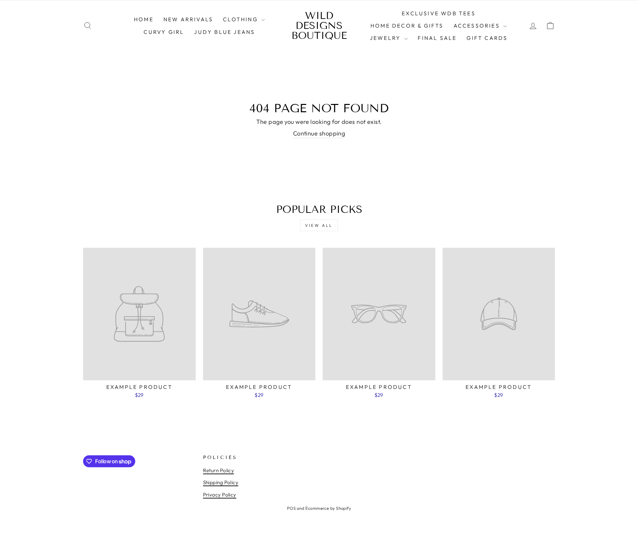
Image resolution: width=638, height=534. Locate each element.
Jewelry (386, 38)
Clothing (241, 19)
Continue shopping (319, 133)
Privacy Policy (219, 494)
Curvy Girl (164, 32)
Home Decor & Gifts (407, 25)
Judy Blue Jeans (224, 32)
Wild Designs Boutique (319, 26)
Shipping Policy (221, 482)
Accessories (478, 25)
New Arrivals (188, 19)
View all (319, 225)
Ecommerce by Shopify (328, 508)
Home (144, 19)
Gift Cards (487, 38)
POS (291, 508)
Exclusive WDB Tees (439, 13)
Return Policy (218, 470)
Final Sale (437, 38)
